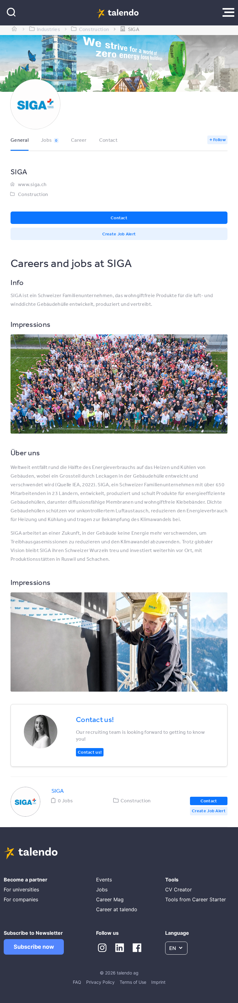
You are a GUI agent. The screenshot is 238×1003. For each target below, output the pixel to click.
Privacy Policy (100, 982)
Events (104, 879)
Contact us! (90, 752)
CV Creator (178, 889)
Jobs (49, 140)
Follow (219, 139)
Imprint (158, 982)
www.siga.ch (32, 184)
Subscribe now (34, 946)
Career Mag (110, 899)
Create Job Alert (119, 234)
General (20, 140)
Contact (108, 140)
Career (79, 140)
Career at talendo (116, 909)
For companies (21, 899)
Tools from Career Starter (195, 899)
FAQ (77, 982)
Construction (33, 194)
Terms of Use (133, 982)
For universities (21, 889)
